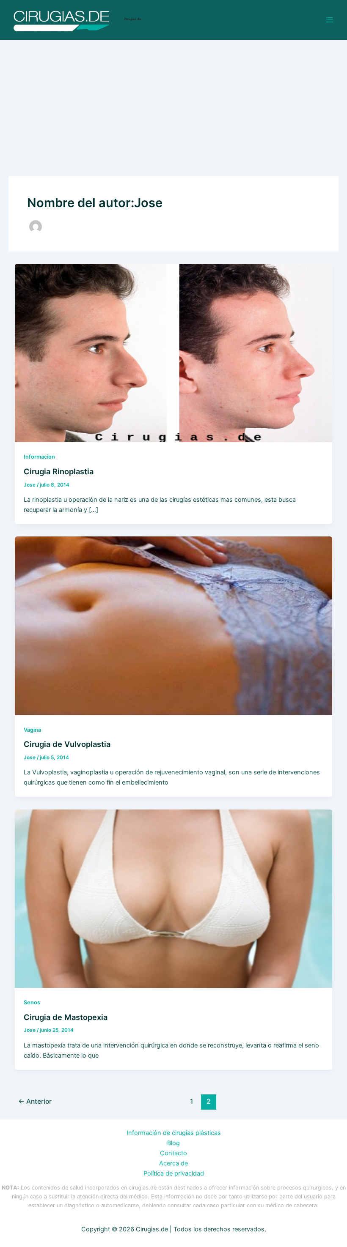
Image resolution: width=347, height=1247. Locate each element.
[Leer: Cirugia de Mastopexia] (174, 898)
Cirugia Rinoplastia (59, 471)
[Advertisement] (173, 103)
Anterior (35, 1101)
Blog (173, 1143)
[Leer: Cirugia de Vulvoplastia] (174, 625)
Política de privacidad (173, 1173)
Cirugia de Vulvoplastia (67, 744)
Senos (32, 1002)
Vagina (32, 730)
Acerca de (173, 1163)
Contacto (173, 1153)
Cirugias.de (132, 19)
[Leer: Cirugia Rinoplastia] (174, 352)
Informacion (39, 457)
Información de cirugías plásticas (174, 1133)
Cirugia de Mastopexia (65, 1017)
